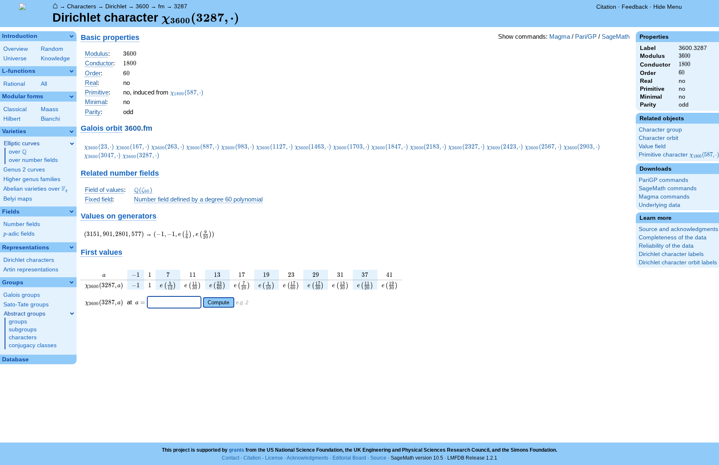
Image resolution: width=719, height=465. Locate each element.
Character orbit (658, 138)
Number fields (21, 224)
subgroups (23, 329)
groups (18, 321)
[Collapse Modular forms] (71, 96)
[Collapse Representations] (71, 247)
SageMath (616, 36)
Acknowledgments (307, 458)
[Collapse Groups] (71, 282)
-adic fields (19, 234)
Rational (14, 84)
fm (161, 6)
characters (23, 337)
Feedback (635, 6)
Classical (15, 109)
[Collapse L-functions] (71, 71)
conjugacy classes (33, 345)
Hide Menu (667, 6)
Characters (81, 6)
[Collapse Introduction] (71, 36)
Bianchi (50, 119)
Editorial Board (349, 458)
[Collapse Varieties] (71, 131)
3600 (142, 6)
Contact (230, 458)
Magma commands (664, 197)
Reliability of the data (666, 246)
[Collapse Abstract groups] (72, 313)
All (44, 84)
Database (15, 359)
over (18, 152)
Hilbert (11, 119)
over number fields (33, 160)
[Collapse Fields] (71, 211)
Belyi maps (17, 199)
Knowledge (55, 58)
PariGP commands (663, 180)
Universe (15, 58)
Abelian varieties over (35, 189)
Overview (15, 49)
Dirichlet (115, 6)
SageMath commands (668, 188)
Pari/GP (586, 36)
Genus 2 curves (24, 170)
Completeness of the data (673, 237)
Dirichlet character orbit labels (678, 262)
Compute (218, 302)
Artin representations (30, 269)
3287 (180, 6)
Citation (606, 6)
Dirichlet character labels (671, 254)
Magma (559, 36)
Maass (49, 109)
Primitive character (679, 155)
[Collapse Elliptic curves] (72, 143)
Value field (652, 146)
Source (378, 458)
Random (52, 49)
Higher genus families (31, 179)
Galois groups (21, 295)
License (274, 458)
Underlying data (659, 205)
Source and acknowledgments (678, 229)
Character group (660, 130)
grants (236, 450)
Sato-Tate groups (26, 304)
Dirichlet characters (28, 260)
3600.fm (138, 128)
